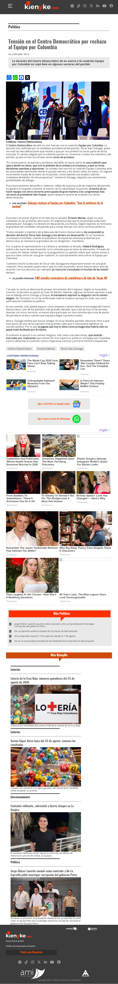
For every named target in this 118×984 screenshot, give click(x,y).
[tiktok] (78, 6)
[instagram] (84, 6)
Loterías (15, 669)
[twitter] (91, 6)
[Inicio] (42, 6)
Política (14, 27)
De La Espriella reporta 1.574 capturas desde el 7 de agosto (45, 636)
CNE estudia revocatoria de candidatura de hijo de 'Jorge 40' (71, 278)
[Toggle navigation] (10, 6)
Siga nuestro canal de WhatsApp (54, 418)
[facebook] (111, 6)
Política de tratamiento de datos (20, 946)
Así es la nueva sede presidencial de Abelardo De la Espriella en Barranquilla (54, 640)
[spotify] (72, 6)
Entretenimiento (20, 797)
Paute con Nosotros (31, 952)
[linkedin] (97, 6)
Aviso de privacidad (15, 941)
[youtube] (104, 6)
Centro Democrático (19, 348)
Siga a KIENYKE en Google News (54, 403)
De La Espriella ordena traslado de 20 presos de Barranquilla (45, 631)
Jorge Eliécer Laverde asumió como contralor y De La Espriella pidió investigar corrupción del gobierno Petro (54, 625)
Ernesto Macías (46, 348)
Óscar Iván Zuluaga (72, 348)
